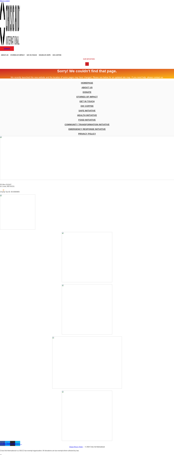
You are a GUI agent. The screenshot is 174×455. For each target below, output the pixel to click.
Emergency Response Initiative (87, 129)
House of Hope (45, 55)
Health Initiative (87, 115)
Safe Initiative (87, 110)
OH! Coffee (57, 55)
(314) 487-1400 (5, 183)
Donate (87, 92)
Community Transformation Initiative (87, 124)
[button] (87, 59)
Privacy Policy (87, 134)
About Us (4, 55)
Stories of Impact (17, 55)
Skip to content (5, 1)
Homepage (87, 83)
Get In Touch (32, 55)
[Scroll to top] (1, 454)
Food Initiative (87, 120)
